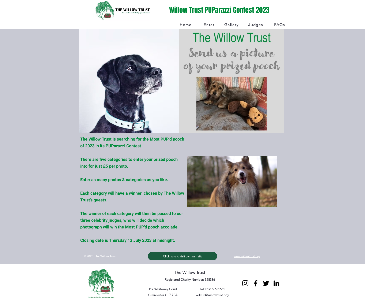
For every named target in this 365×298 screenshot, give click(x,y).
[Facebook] (256, 283)
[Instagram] (245, 283)
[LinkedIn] (276, 283)
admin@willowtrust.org (212, 295)
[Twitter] (266, 283)
